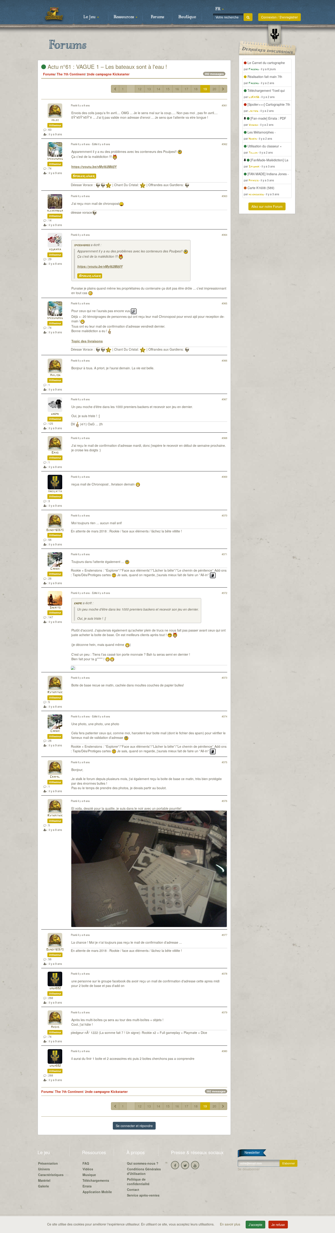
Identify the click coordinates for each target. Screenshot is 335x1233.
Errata (87, 1186)
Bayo (55, 453)
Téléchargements (95, 1180)
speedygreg (55, 159)
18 (196, 89)
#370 (224, 515)
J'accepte (255, 1224)
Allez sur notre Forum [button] (267, 206)
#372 (224, 593)
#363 (224, 196)
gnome (55, 414)
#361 (224, 105)
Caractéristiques (51, 1174)
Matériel (44, 1180)
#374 (224, 716)
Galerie (43, 1186)
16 (177, 89)
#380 (224, 1051)
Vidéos (87, 1169)
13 (149, 89)
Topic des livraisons (87, 341)
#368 (224, 438)
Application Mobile (97, 1191)
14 (158, 89)
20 (214, 89)
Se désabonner (249, 1169)
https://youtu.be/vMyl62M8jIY (94, 166)
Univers (44, 1169)
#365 (224, 303)
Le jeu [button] (90, 17)
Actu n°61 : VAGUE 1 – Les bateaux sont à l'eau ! (106, 66)
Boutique (187, 17)
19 (205, 89)
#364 (224, 234)
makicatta (55, 491)
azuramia (55, 249)
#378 (224, 973)
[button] (219, 9)
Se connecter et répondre (134, 1125)
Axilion (55, 375)
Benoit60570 (55, 530)
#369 (224, 476)
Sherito (54, 607)
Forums (157, 17)
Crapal (55, 777)
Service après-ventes (143, 1195)
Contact (133, 1189)
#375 (224, 762)
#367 (224, 399)
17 (186, 89)
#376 (224, 801)
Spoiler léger (84, 176)
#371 (224, 554)
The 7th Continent (71, 74)
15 (168, 89)
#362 (224, 144)
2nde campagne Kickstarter (108, 74)
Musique (89, 1174)
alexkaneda (55, 211)
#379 (224, 1012)
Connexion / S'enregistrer (279, 17)
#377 (224, 935)
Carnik (55, 569)
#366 (224, 360)
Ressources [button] (124, 17)
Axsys (55, 1027)
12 (140, 89)
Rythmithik (54, 692)
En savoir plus (230, 1224)
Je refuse (278, 1224)
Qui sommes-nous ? (142, 1163)
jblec (55, 120)
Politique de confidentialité (138, 1181)
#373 (224, 677)
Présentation (48, 1163)
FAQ (85, 1163)
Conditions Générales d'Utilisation (144, 1171)
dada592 (55, 988)
